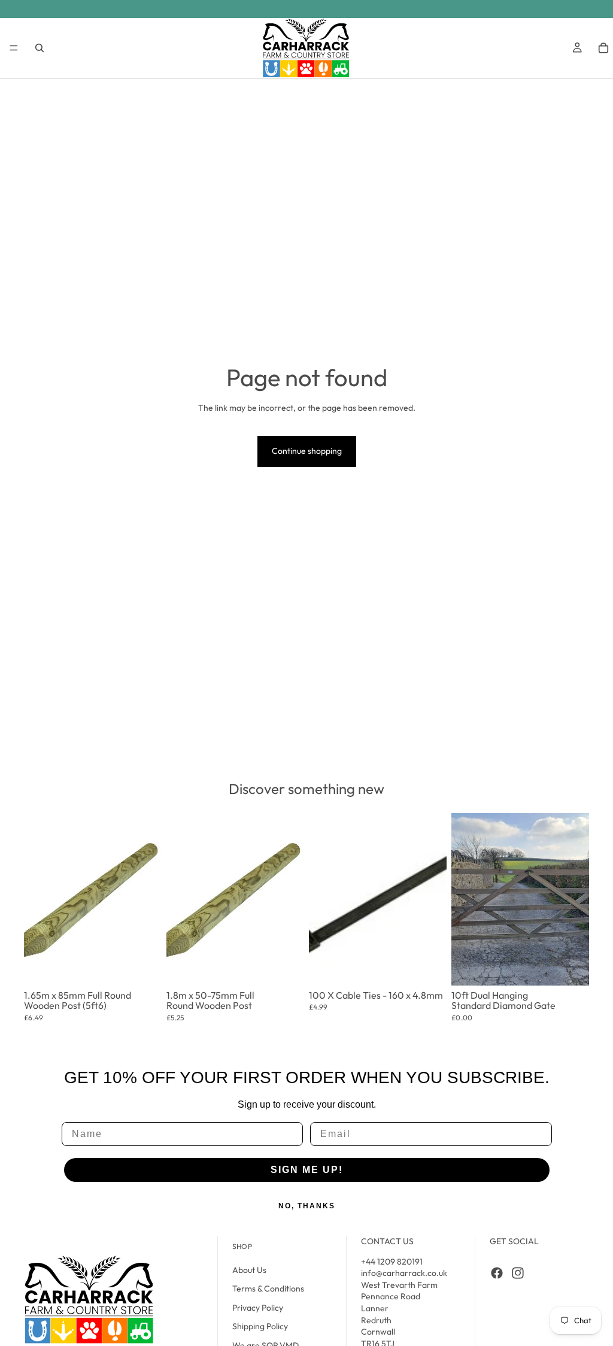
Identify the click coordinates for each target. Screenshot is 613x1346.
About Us (249, 1270)
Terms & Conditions (268, 1288)
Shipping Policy (260, 1326)
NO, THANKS (306, 1206)
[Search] (39, 48)
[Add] (144, 961)
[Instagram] (518, 1273)
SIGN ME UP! (307, 1170)
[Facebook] (497, 1273)
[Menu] (14, 48)
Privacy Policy (257, 1307)
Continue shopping (307, 450)
